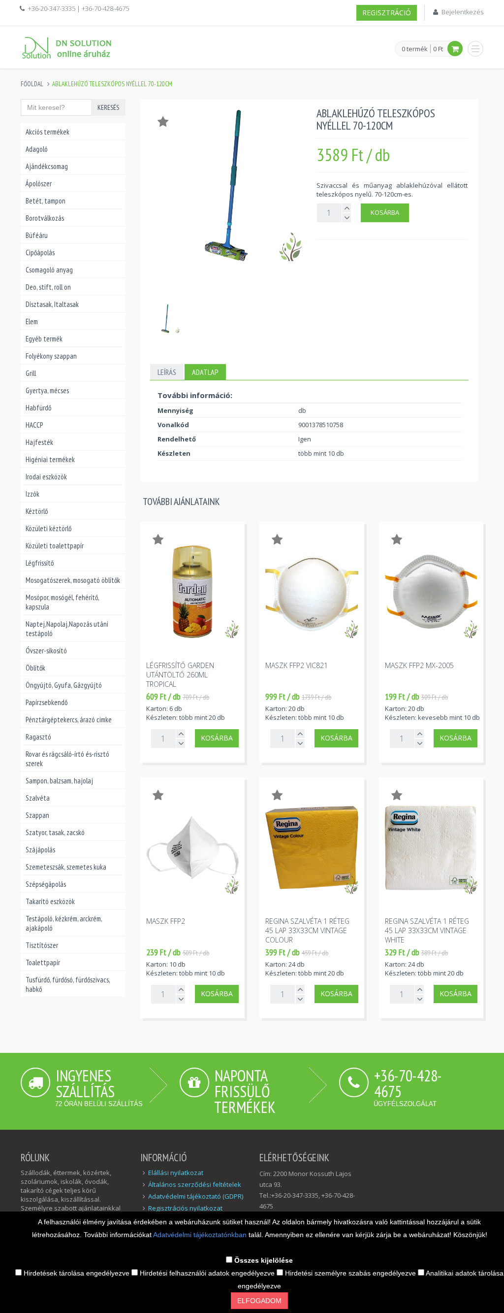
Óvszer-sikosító (46, 650)
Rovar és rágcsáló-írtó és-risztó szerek (67, 758)
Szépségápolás (46, 884)
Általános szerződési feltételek (194, 1184)
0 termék (415, 49)
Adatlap (205, 372)
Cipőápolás (40, 252)
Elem (32, 321)
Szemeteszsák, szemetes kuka (66, 867)
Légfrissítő (40, 563)
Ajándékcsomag (47, 166)
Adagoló (37, 149)
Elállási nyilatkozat (175, 1172)
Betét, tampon (45, 200)
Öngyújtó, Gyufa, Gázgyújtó (64, 685)
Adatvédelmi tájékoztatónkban (201, 1235)
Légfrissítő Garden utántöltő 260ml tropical (180, 675)
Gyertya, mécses (47, 390)
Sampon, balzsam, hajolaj (59, 780)
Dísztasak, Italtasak (52, 304)
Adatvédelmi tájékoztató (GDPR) (195, 1196)
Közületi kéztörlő (48, 528)
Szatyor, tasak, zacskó (55, 832)
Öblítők (35, 668)
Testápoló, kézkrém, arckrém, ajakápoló (64, 923)
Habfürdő (38, 407)
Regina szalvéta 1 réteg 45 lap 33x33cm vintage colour (307, 930)
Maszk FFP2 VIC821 (296, 665)
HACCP (34, 425)
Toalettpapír (43, 962)
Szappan (37, 815)
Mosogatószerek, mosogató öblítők (73, 580)
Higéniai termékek (50, 459)
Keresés (108, 107)
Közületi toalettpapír (55, 545)
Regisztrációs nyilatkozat (185, 1208)
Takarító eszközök (50, 901)
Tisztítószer (42, 945)
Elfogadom (259, 1301)
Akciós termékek (47, 131)
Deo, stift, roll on (48, 287)
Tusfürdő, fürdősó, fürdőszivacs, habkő (68, 984)
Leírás (167, 372)
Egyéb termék (44, 338)
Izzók (32, 494)
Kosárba (385, 212)
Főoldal (32, 84)
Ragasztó (38, 736)
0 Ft (438, 48)
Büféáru (37, 235)
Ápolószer (39, 183)
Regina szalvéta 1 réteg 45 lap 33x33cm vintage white (427, 930)
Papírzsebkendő (46, 702)
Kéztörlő (37, 511)
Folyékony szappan (51, 356)
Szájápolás (40, 849)
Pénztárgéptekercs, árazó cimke (69, 719)
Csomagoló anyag (49, 269)
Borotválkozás (45, 218)
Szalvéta (38, 798)
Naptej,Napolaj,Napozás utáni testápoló (67, 628)
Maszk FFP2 (165, 921)
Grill (31, 373)
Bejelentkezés (462, 11)
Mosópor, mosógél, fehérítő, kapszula (62, 602)
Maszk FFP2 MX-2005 (419, 665)
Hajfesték (39, 442)
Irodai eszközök (46, 476)
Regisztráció (386, 12)
